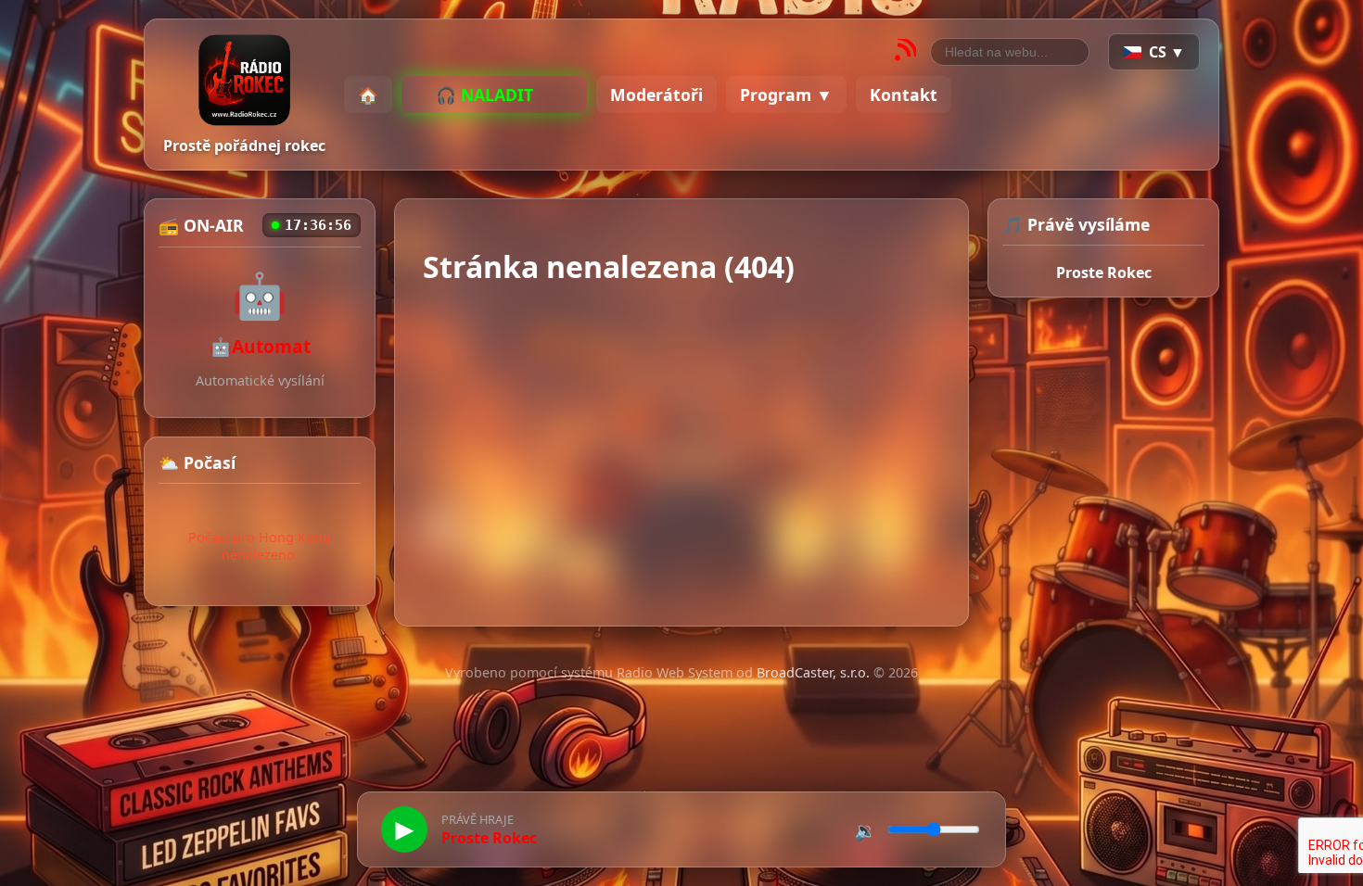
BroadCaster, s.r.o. (813, 672)
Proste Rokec (1104, 272)
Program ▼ (786, 94)
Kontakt (903, 94)
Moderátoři (656, 94)
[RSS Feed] (905, 52)
